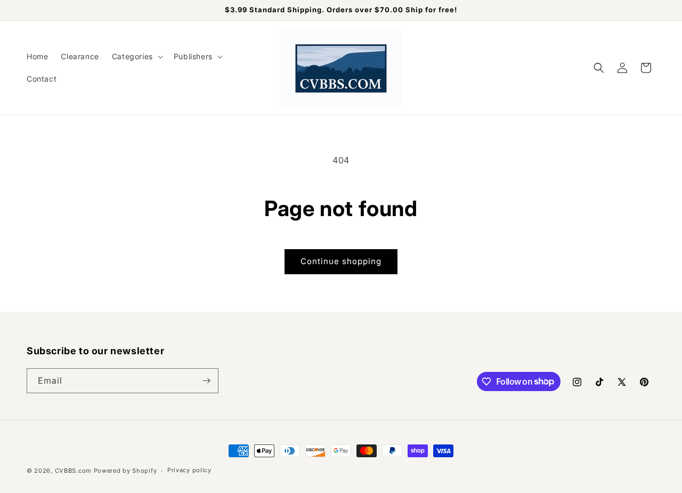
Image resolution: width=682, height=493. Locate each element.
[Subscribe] (206, 380)
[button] (136, 56)
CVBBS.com (73, 470)
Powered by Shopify (125, 470)
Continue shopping (341, 261)
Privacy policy (189, 470)
